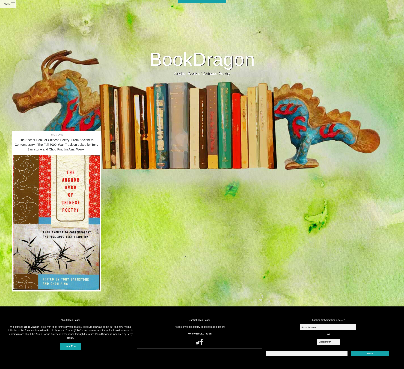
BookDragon (202, 59)
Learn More (70, 346)
